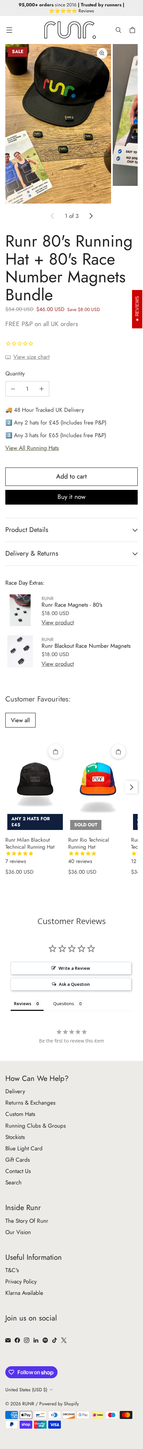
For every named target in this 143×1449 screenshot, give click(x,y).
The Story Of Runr (26, 1221)
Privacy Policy (21, 1281)
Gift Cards (17, 1160)
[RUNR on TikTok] (54, 1340)
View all (20, 720)
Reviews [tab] (22, 1003)
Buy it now (71, 496)
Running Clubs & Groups (35, 1126)
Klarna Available (24, 1293)
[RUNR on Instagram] (26, 1340)
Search (13, 1182)
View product (58, 622)
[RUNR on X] (64, 1340)
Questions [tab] (63, 1003)
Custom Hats (20, 1114)
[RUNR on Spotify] (45, 1340)
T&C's (12, 1270)
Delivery (15, 1091)
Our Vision (18, 1232)
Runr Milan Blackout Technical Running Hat (30, 851)
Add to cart (71, 476)
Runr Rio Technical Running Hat (88, 851)
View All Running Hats (32, 448)
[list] (71, 124)
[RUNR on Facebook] (17, 1340)
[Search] (118, 30)
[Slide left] (53, 216)
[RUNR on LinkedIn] (36, 1340)
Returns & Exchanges (30, 1103)
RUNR (28, 1403)
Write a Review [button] (74, 968)
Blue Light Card (24, 1148)
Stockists (15, 1137)
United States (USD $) (26, 1389)
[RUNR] (70, 30)
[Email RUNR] (8, 1340)
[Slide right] (91, 216)
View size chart (31, 356)
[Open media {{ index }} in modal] (58, 124)
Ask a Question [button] (74, 984)
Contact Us (18, 1171)
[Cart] (133, 30)
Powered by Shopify (59, 1403)
